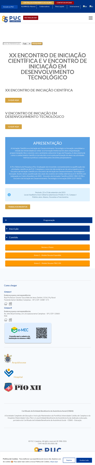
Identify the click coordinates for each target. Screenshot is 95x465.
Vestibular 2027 (30, 18)
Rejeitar (69, 460)
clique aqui (54, 462)
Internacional (74, 6)
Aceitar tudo (84, 460)
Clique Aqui (13, 100)
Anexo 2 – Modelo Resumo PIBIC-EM (47, 263)
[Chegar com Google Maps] (10, 304)
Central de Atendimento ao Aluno (37, 3)
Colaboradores (44, 6)
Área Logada (59, 6)
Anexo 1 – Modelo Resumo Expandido (47, 255)
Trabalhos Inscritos (17, 207)
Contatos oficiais (64, 3)
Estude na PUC (8, 7)
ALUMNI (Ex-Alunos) (28, 6)
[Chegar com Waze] (5, 304)
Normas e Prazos (47, 247)
